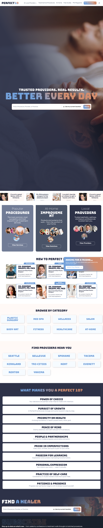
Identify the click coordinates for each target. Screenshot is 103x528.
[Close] (101, 258)
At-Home (59, 3)
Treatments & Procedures (46, 3)
